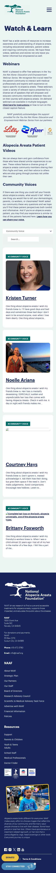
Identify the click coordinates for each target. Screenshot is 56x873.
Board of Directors (13, 691)
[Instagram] (10, 850)
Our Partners (10, 681)
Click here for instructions (16, 105)
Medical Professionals (15, 758)
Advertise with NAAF (14, 706)
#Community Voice (18, 256)
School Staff (10, 753)
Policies (8, 716)
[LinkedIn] (18, 850)
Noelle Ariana (20, 380)
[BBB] (16, 774)
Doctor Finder (11, 763)
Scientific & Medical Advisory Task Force (24, 701)
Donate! (10, 858)
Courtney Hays (21, 464)
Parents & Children (13, 740)
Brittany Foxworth (25, 528)
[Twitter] (14, 850)
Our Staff (8, 686)
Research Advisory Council (17, 696)
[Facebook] (5, 850)
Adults (7, 748)
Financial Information (14, 711)
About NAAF (10, 671)
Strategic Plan (11, 676)
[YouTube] (23, 850)
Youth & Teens (11, 745)
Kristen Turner (21, 298)
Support (8, 735)
